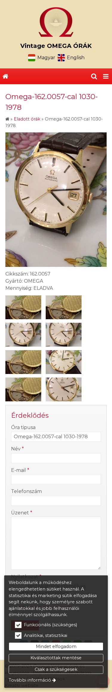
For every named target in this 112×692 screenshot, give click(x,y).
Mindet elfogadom (56, 646)
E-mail (20, 470)
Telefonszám (26, 491)
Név (17, 449)
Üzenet (21, 513)
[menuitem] (5, 76)
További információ (30, 680)
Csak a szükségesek (56, 669)
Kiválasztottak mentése (56, 657)
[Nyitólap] (56, 22)
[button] (105, 76)
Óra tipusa (23, 427)
